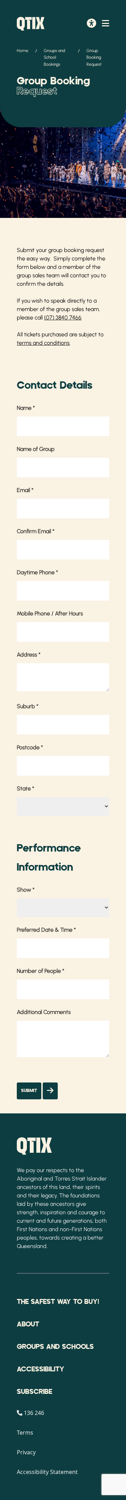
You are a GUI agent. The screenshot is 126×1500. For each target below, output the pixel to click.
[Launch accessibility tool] (91, 23)
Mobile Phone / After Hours (50, 613)
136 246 (34, 1413)
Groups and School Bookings (54, 57)
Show (26, 889)
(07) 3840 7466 (63, 317)
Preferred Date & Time (46, 929)
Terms (25, 1432)
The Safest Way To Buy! (58, 1302)
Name (26, 408)
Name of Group (36, 449)
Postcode (30, 747)
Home (22, 50)
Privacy (26, 1452)
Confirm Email (36, 531)
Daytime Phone (37, 572)
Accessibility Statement (47, 1472)
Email (25, 490)
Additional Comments (44, 1012)
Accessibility (40, 1369)
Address (29, 654)
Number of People (40, 971)
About (28, 1324)
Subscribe (34, 1392)
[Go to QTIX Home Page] (30, 24)
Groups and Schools (55, 1347)
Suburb (27, 706)
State (25, 788)
